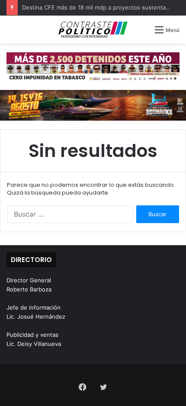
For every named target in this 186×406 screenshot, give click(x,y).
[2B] (93, 104)
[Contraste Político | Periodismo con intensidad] (93, 30)
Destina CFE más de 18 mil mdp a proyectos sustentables (99, 7)
